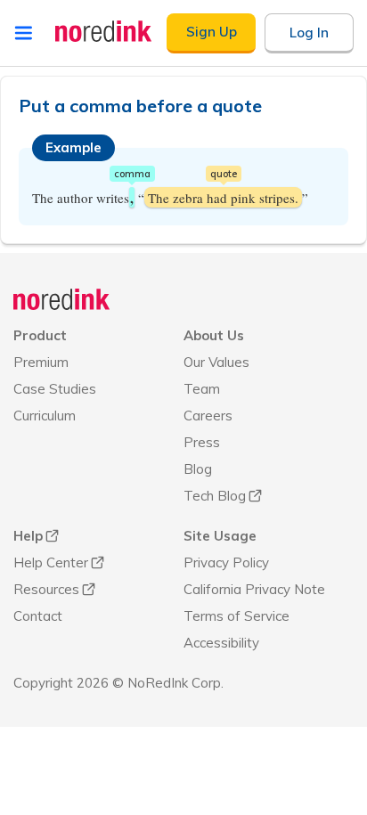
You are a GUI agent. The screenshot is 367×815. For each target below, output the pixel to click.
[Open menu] (23, 33)
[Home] (61, 299)
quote (223, 173)
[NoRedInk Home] (104, 31)
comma (132, 173)
